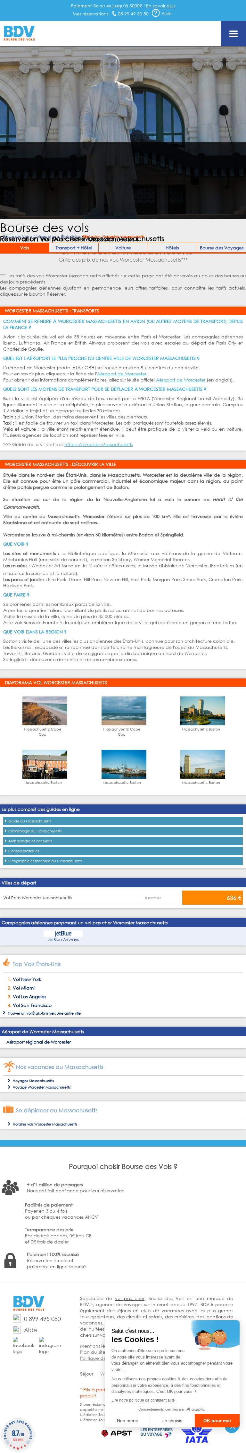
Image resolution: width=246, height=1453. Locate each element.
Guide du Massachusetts (29, 821)
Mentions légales (98, 1346)
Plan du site (92, 1352)
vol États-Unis (37, 1013)
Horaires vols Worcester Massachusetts (45, 1124)
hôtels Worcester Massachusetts (98, 444)
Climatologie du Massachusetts (35, 831)
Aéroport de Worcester (121, 374)
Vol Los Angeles (29, 996)
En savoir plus (160, 6)
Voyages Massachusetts (33, 1080)
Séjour (86, 1374)
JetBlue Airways (63, 939)
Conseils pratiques (23, 851)
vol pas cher (130, 1298)
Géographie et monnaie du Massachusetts (45, 861)
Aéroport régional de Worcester (38, 1042)
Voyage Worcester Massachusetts (41, 1087)
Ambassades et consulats (30, 841)
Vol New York (27, 979)
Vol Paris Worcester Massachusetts (37, 898)
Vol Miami (24, 988)
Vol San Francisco (32, 1005)
